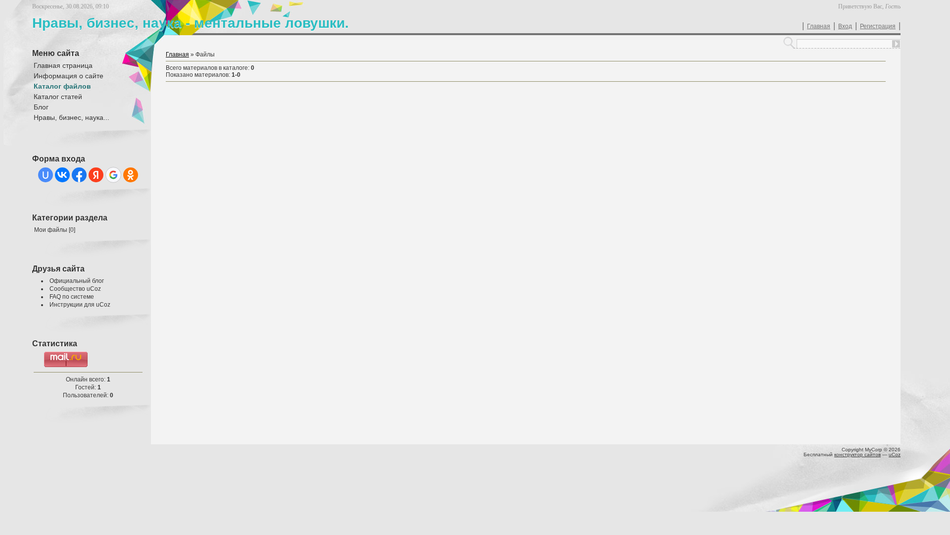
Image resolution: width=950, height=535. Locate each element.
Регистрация (878, 26)
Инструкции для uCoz (79, 304)
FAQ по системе (71, 296)
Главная (818, 26)
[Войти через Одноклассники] (130, 174)
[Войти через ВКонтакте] (62, 174)
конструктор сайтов (857, 454)
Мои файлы (50, 229)
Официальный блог (76, 280)
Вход (845, 26)
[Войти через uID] (45, 174)
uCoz (895, 454)
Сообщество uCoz (75, 288)
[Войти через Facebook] (79, 174)
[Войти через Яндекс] (96, 174)
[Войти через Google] (113, 175)
